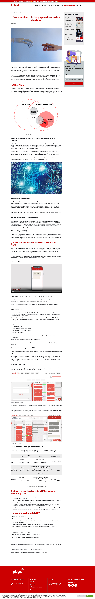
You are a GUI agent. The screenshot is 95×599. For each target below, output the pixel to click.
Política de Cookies (37, 597)
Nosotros (57, 5)
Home (12, 12)
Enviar (74, 83)
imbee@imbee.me (19, 583)
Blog (62, 5)
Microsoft (50, 296)
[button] (40, 5)
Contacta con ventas (70, 5)
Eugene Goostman (42, 212)
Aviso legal (52, 581)
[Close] (94, 1)
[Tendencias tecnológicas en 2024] (79, 29)
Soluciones (33, 583)
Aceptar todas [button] (90, 595)
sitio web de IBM (16, 405)
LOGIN (82, 5)
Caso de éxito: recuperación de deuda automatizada (70, 25)
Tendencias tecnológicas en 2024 (69, 28)
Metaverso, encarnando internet (69, 33)
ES (30, 589)
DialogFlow (36, 296)
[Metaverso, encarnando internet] (79, 34)
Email (66, 74)
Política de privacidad (55, 583)
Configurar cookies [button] (81, 595)
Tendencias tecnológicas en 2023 (69, 38)
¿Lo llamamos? (44, 552)
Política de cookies (54, 584)
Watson (28, 296)
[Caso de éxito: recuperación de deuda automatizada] (79, 25)
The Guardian (32, 221)
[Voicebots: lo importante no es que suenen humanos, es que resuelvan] (79, 19)
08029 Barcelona (14, 580)
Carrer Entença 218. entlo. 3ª (17, 579)
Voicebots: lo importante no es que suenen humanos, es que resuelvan (69, 19)
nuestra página (53, 544)
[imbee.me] (15, 5)
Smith (32, 509)
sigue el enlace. (39, 549)
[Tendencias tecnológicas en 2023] (79, 39)
